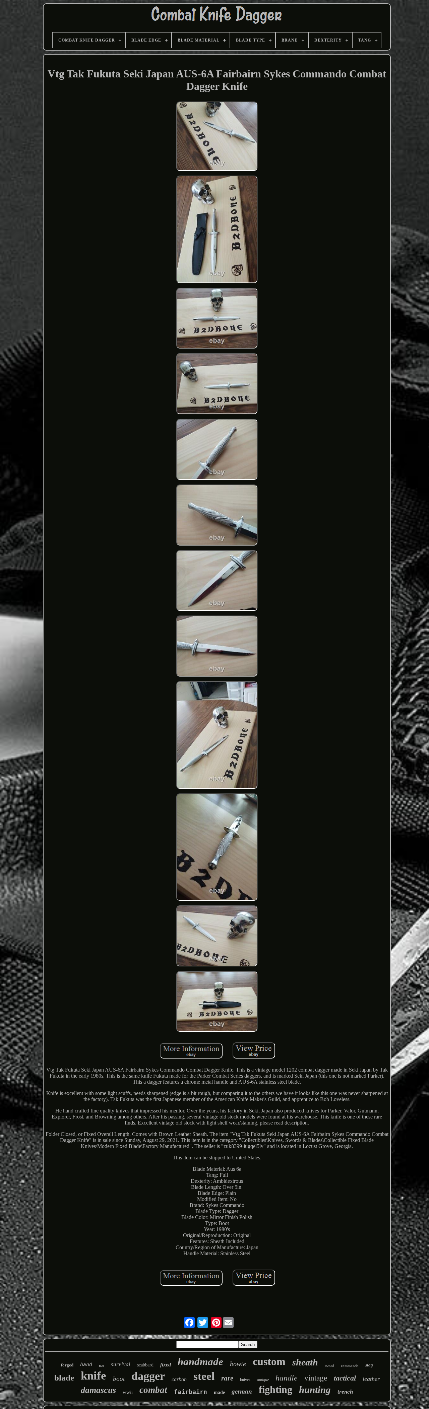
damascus (98, 1390)
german (242, 1391)
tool (101, 1366)
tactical (345, 1378)
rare (227, 1378)
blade (64, 1377)
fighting (275, 1389)
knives (245, 1380)
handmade (200, 1361)
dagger (148, 1376)
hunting (315, 1389)
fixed (165, 1364)
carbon (179, 1379)
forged (67, 1364)
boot (119, 1378)
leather (371, 1378)
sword (329, 1366)
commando (350, 1366)
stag (369, 1364)
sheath (305, 1362)
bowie (238, 1363)
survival (120, 1364)
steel (203, 1376)
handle (286, 1377)
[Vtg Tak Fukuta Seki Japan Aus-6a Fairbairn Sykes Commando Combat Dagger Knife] (217, 137)
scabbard (145, 1364)
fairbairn (190, 1391)
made (219, 1392)
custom (269, 1361)
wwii (128, 1392)
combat (153, 1390)
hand (86, 1365)
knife (93, 1375)
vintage (315, 1378)
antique (263, 1380)
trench (345, 1392)
